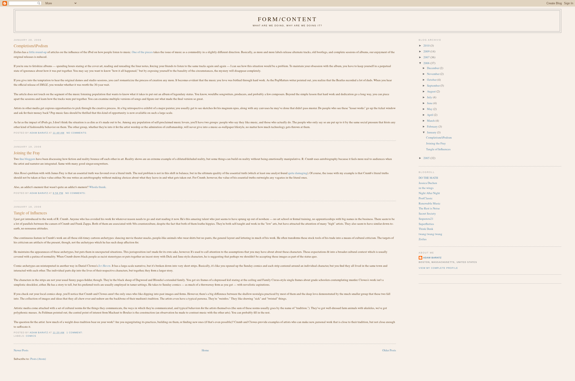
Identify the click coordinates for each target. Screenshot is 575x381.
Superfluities (426, 224)
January (432, 132)
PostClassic (426, 198)
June (430, 103)
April (430, 115)
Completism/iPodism (31, 45)
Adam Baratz (432, 257)
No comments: (77, 133)
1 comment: (75, 332)
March (431, 121)
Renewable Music (429, 203)
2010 (426, 45)
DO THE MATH (428, 178)
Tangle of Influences (30, 212)
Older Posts (389, 350)
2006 (426, 63)
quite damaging (297, 173)
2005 (426, 158)
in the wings (426, 188)
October (432, 80)
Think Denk (426, 229)
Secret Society (427, 213)
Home (205, 350)
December (433, 68)
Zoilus (423, 239)
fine (22, 159)
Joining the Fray (27, 152)
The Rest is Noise (429, 208)
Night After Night (429, 193)
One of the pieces (142, 52)
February (432, 126)
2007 (426, 57)
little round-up (38, 52)
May (430, 109)
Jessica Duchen (428, 183)
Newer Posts (21, 350)
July (430, 97)
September (433, 85)
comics (31, 336)
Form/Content (287, 19)
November (433, 74)
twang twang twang (430, 234)
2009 (426, 51)
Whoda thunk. (97, 187)
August (431, 91)
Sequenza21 (426, 219)
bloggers (30, 159)
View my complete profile (438, 268)
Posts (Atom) (38, 359)
